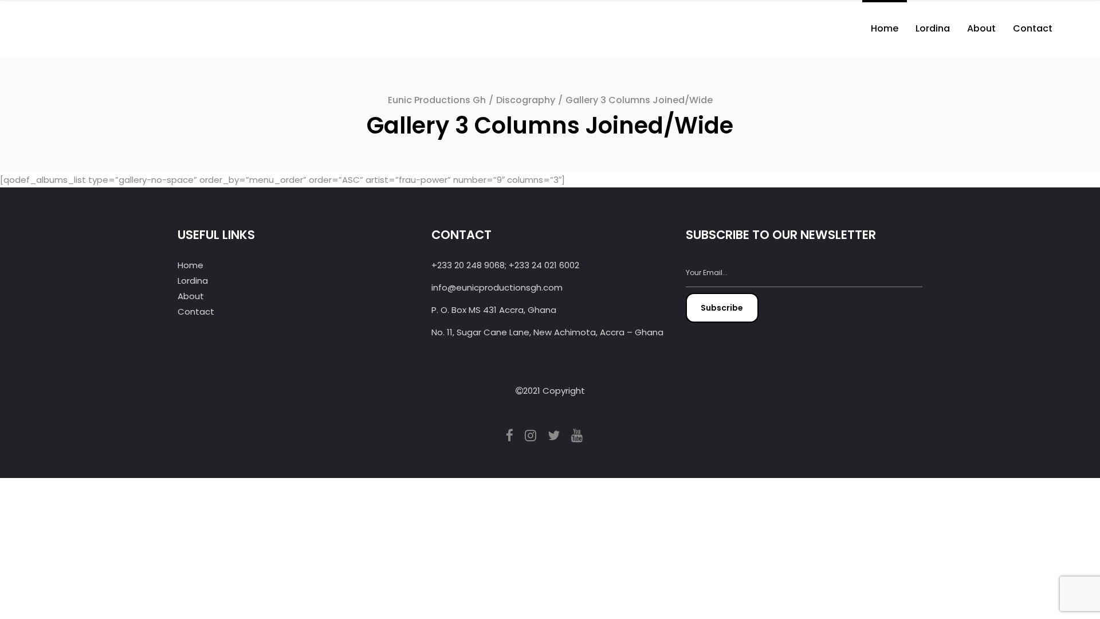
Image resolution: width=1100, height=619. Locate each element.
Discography (525, 100)
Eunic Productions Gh (437, 100)
